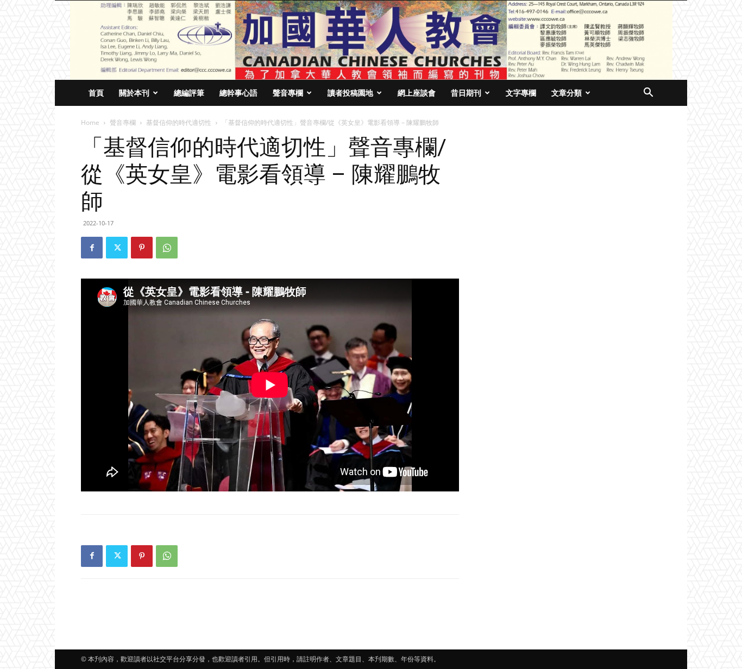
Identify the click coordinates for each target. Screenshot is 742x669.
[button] (648, 94)
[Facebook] (92, 247)
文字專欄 (521, 92)
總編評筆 (189, 92)
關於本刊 (134, 92)
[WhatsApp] (167, 247)
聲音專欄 (288, 92)
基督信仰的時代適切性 (178, 122)
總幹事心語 (238, 92)
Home (90, 122)
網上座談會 (417, 92)
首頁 (96, 92)
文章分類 (566, 92)
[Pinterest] (142, 247)
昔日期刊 (466, 92)
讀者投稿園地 (350, 92)
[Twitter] (117, 247)
